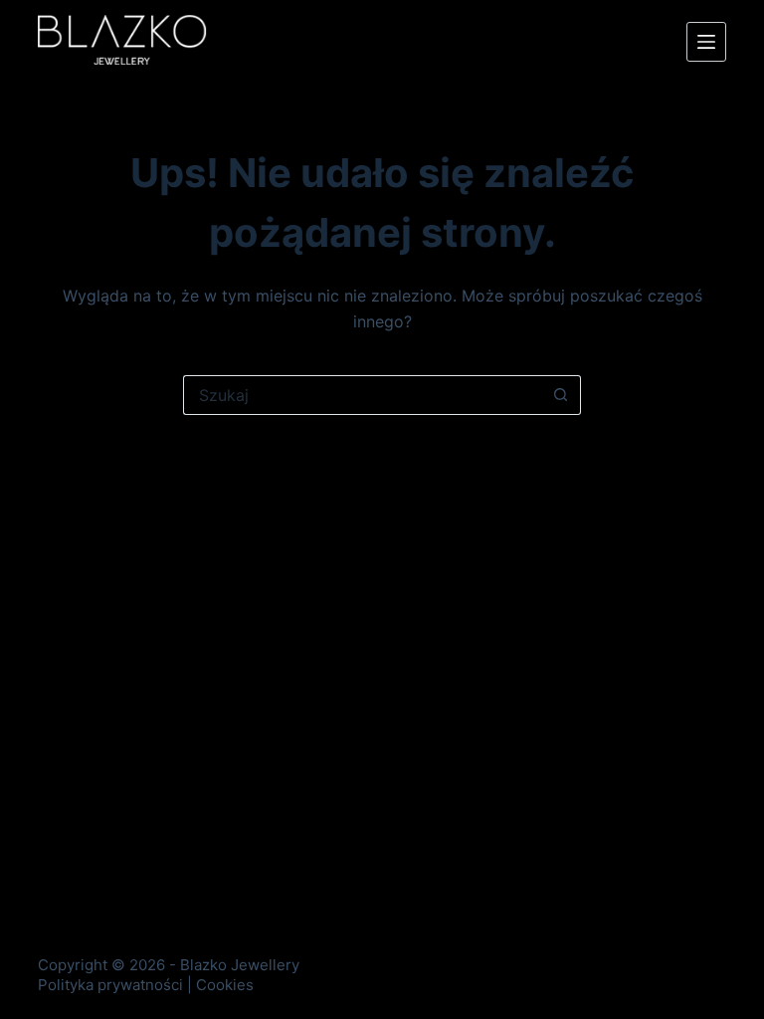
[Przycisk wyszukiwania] (561, 395)
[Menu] (706, 42)
